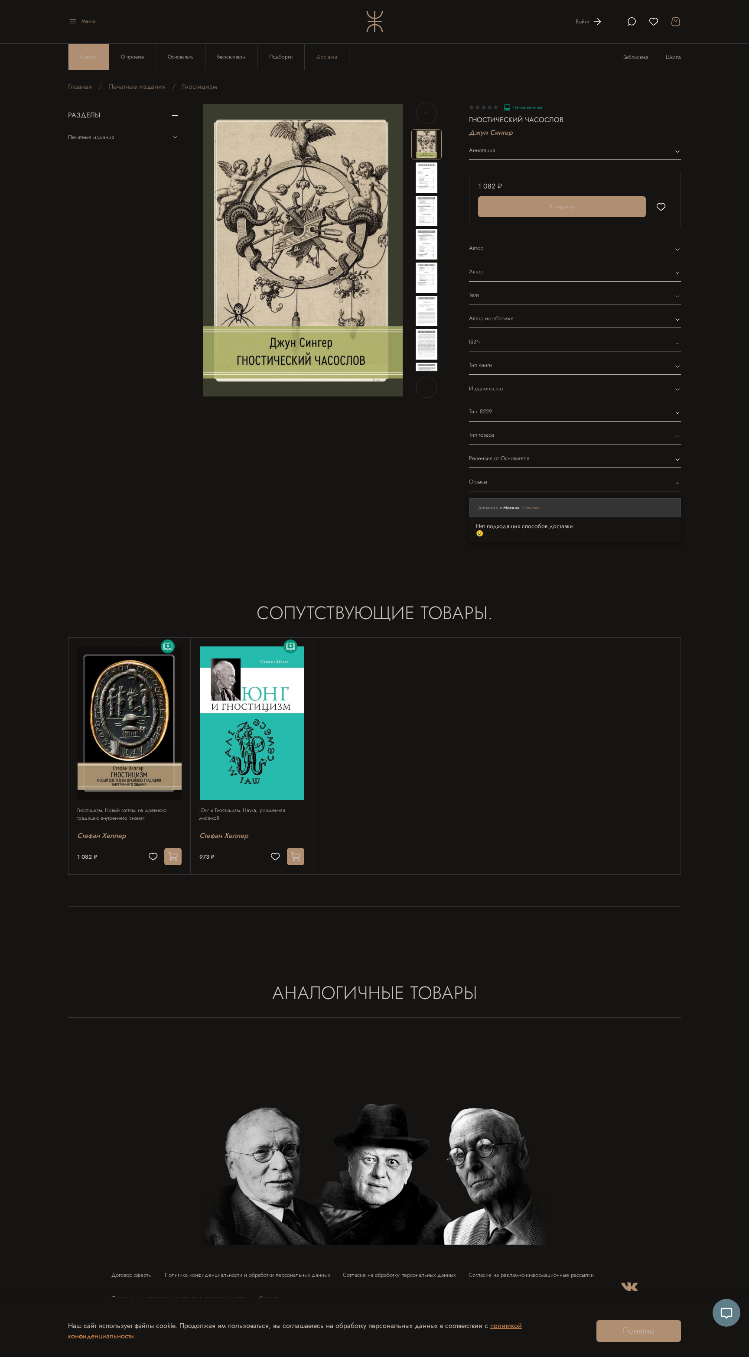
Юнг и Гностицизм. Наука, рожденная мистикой (242, 814)
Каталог (88, 57)
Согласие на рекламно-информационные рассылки (531, 1275)
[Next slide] (388, 250)
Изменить (531, 507)
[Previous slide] (216, 250)
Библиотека (635, 57)
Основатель (180, 57)
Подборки (281, 57)
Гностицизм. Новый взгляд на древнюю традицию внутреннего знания (121, 814)
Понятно (639, 1331)
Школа (673, 57)
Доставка (326, 57)
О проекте (132, 57)
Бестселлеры (231, 57)
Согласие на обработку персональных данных (399, 1275)
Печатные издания (137, 86)
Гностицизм (199, 86)
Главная (80, 86)
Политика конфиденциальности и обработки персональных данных (247, 1275)
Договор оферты (131, 1275)
